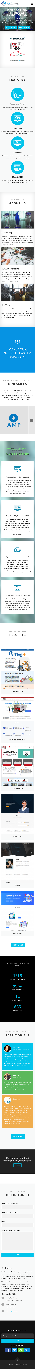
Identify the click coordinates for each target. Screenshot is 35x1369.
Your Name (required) (9, 1203)
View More (18, 945)
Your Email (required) (9, 1212)
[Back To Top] (17, 1360)
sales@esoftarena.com (12, 1311)
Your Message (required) (11, 1230)
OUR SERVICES (11, 26)
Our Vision (6, 305)
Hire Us (17, 1165)
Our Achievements (10, 269)
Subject (4, 1221)
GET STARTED (24, 26)
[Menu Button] (32, 3)
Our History (6, 232)
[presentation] (31, 420)
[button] (17, 341)
